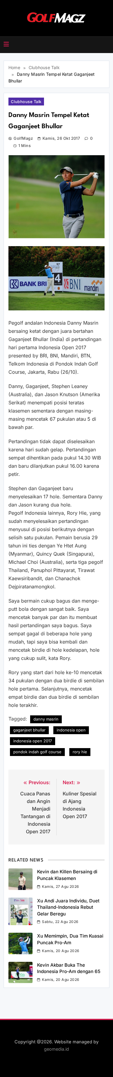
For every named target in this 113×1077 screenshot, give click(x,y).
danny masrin (45, 719)
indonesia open (71, 729)
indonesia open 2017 (32, 740)
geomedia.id (56, 1049)
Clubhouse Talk (26, 101)
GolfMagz (23, 138)
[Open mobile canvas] (6, 44)
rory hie (80, 751)
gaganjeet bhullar (29, 729)
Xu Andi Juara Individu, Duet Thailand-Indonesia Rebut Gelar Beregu (68, 907)
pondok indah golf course (37, 751)
